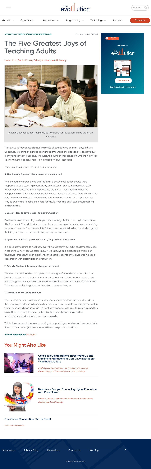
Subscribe (140, 20)
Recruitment (49, 20)
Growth (6, 20)
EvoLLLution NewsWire (14, 425)
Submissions (8, 450)
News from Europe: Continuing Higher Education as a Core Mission (67, 391)
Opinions (46, 34)
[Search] (146, 8)
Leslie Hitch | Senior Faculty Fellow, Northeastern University (35, 60)
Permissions (53, 450)
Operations (26, 20)
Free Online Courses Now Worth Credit (27, 419)
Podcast (117, 20)
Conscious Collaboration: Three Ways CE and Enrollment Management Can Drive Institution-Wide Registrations (66, 358)
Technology (96, 20)
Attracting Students (15, 34)
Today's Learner (34, 34)
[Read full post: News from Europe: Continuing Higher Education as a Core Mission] (18, 396)
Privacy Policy (31, 450)
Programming (73, 20)
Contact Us (74, 450)
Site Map (94, 450)
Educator (31, 334)
